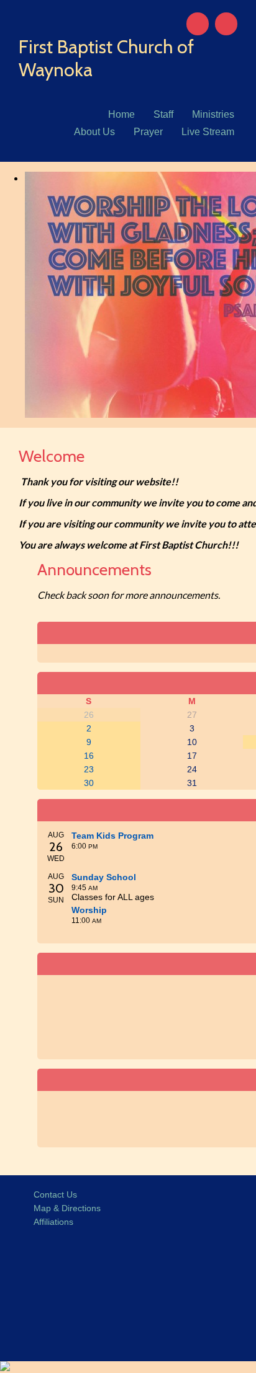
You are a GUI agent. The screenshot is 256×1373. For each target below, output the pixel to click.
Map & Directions (65, 1208)
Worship (89, 910)
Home (121, 114)
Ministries (213, 114)
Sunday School (103, 877)
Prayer (148, 131)
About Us (94, 131)
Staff (163, 114)
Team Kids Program (112, 836)
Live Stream (207, 131)
